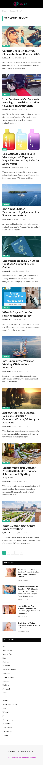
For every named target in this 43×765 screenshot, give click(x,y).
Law (4, 708)
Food (4, 697)
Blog (4, 658)
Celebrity (6, 666)
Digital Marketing (9, 670)
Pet (4, 716)
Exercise (6, 681)
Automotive (7, 650)
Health (5, 701)
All (4, 149)
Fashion (6, 685)
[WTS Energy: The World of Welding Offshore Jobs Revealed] (21, 347)
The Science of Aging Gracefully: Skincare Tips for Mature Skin (29, 625)
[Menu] (3, 4)
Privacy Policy (28, 752)
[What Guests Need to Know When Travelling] (21, 511)
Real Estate (7, 724)
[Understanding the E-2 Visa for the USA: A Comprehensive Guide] (21, 246)
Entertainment (8, 677)
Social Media (7, 728)
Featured (6, 689)
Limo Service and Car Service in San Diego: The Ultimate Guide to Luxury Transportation (21, 102)
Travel (6, 46)
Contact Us (13, 752)
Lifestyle (6, 712)
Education (6, 673)
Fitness (5, 693)
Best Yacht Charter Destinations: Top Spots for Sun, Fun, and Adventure (20, 212)
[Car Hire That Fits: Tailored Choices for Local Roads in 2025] (21, 36)
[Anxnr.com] (21, 4)
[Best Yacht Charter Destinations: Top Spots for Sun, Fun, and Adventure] (21, 195)
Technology (7, 731)
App (4, 646)
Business (6, 662)
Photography (8, 720)
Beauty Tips (7, 654)
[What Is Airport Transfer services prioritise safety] (21, 298)
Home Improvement (11, 704)
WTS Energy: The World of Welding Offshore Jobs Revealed (18, 364)
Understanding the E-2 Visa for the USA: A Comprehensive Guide (20, 264)
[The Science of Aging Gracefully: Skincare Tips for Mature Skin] (9, 626)
